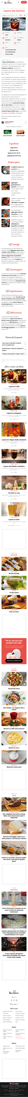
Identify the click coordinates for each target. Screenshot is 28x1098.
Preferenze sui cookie (12, 1091)
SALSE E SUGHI (14, 765)
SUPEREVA (17, 1088)
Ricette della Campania (6, 1052)
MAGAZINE (14, 906)
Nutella (13, 113)
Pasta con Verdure (7, 1017)
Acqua (12, 147)
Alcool (9, 153)
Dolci (17, 1022)
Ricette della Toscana (19, 1051)
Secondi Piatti (19, 1011)
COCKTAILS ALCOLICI (14, 609)
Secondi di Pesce (20, 1015)
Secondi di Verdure (20, 1013)
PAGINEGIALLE (11, 1085)
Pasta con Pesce (7, 1015)
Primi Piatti (5, 1013)
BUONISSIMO (11, 1088)
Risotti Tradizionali (7, 1022)
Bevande (14, 554)
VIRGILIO (6, 1085)
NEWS (14, 929)
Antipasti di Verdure (7, 1011)
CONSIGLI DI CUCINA (14, 812)
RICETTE (7, 8)
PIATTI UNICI (14, 706)
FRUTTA (14, 686)
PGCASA (25, 1085)
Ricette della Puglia (20, 1048)
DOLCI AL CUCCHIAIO (14, 726)
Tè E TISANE (14, 590)
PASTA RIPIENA (14, 746)
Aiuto (19, 1091)
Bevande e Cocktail (20, 1019)
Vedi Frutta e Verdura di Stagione (20, 1037)
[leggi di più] (26, 122)
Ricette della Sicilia (20, 1046)
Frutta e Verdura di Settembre (20, 1034)
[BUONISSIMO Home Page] (8, 2)
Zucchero (12, 150)
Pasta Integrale (6, 1019)
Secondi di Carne (20, 1017)
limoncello (17, 85)
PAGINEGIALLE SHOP (19, 1085)
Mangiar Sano (6, 1046)
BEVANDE (12, 8)
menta (6, 113)
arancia (20, 113)
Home (4, 8)
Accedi (23, 2)
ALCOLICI (16, 8)
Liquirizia (9, 155)
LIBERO (2, 1085)
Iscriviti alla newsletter (14, 660)
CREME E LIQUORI (22, 8)
